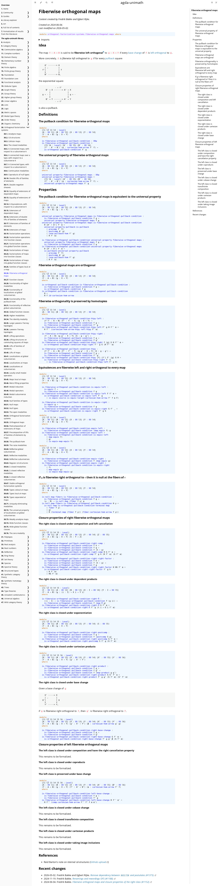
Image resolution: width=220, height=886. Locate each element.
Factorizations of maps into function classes (16, 255)
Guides (5, 16)
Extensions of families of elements (17, 224)
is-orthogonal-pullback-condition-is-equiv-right (71, 411)
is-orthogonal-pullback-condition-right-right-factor (73, 569)
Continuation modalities (16, 171)
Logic (5, 108)
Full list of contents (10, 27)
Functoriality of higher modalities (16, 284)
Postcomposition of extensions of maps (15, 427)
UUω (95, 141)
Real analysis (8, 544)
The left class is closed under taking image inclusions (207, 204)
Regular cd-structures (16, 463)
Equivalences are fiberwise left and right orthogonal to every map (206, 70)
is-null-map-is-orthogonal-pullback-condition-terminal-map (76, 505)
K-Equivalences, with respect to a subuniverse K (15, 205)
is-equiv (48, 389)
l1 (44, 130)
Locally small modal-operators (15, 374)
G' (110, 675)
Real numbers (8, 548)
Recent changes (199, 214)
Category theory (9, 46)
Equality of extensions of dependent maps (17, 192)
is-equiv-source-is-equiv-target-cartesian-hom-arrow (78, 398)
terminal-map (59, 512)
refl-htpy (86, 329)
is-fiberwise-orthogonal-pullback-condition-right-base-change (76, 730)
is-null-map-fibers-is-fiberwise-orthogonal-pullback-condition (77, 497)
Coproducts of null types (16, 174)
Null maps (11, 404)
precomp (53, 229)
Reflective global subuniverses (13, 450)
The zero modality (14, 533)
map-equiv (100, 430)
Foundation (7, 75)
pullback (109, 58)
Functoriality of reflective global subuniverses (17, 306)
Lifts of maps (12, 352)
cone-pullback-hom (58, 233)
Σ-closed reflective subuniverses (14, 478)
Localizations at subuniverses (13, 367)
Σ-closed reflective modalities (14, 471)
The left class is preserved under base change (207, 171)
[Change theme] (41, 2)
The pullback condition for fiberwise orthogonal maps (206, 24)
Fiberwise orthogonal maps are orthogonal (204, 56)
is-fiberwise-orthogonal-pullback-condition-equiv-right (73, 459)
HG (116, 567)
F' (64, 321)
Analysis (5, 42)
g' (62, 336)
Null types (11, 408)
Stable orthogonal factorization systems (14, 484)
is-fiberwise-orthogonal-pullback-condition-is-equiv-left (74, 387)
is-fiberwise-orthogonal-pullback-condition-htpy (69, 349)
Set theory (7, 559)
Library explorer (9, 20)
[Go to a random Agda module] (52, 2)
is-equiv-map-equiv (59, 441)
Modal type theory (10, 116)
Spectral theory (9, 567)
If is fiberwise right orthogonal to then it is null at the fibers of (82, 477)
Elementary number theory (11, 62)
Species (6, 563)
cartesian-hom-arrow (78, 147)
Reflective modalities (15, 455)
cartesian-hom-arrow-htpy (66, 329)
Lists (4, 105)
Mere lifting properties (16, 383)
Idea (194, 14)
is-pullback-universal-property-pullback (66, 251)
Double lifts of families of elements (16, 179)
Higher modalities (14, 315)
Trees (5, 587)
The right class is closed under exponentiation (205, 117)
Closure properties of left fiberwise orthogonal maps (206, 144)
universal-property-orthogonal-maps (63, 183)
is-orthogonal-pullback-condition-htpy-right (68, 344)
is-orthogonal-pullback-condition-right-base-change (72, 739)
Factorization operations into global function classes (17, 245)
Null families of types (16, 401)
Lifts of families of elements (14, 347)
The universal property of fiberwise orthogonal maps (206, 33)
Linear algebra (9, 101)
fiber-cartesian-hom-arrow (97, 512)
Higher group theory (11, 97)
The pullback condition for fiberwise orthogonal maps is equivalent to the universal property (206, 47)
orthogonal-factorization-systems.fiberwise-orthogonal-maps (81, 34)
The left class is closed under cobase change (207, 178)
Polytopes (6, 537)
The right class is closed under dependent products (206, 108)
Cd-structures (12, 137)
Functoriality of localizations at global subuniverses (13, 292)
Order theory (8, 120)
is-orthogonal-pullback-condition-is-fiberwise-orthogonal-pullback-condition (85, 285)
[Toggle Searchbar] (46, 2)
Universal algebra (10, 598)
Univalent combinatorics (13, 595)
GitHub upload (98, 862)
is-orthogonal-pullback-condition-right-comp (68, 554)
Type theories (8, 591)
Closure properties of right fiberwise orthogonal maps (206, 88)
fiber (73, 501)
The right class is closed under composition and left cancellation (207, 98)
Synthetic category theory (10, 575)
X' (99, 657)
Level (62, 130)
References (197, 210)
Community (7, 12)
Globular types (9, 86)
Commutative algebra (12, 49)
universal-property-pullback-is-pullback (66, 227)
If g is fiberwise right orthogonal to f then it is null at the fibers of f (205, 79)
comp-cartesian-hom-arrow (66, 802)
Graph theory (8, 90)
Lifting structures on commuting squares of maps (16, 341)
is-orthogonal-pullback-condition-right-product (70, 677)
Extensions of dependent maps (12, 211)
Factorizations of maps (16, 250)
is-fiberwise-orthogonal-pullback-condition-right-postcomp (74, 632)
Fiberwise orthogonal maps (15, 274)
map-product (103, 673)
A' (65, 145)
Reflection (7, 552)
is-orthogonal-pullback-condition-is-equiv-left (70, 396)
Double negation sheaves (14, 186)
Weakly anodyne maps (16, 519)
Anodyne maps (12, 134)
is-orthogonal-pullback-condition (62, 149)
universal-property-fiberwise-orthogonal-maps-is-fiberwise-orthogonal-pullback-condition (92, 216)
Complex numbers (10, 53)
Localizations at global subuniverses (16, 357)
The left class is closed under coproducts (207, 163)
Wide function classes (16, 523)
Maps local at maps (15, 379)
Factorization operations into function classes (17, 238)
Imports (45, 39)
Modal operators (14, 390)
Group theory (8, 93)
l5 (46, 145)
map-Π (100, 603)
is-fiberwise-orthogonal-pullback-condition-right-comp (72, 543)
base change (135, 52)
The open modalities (15, 412)
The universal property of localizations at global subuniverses (16, 513)
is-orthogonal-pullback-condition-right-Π (67, 607)
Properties (197, 39)
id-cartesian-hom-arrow (61, 295)
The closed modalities (15, 145)
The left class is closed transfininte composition (207, 186)
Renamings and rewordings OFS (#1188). (93, 878)
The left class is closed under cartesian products (207, 195)
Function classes (13, 279)
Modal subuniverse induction (15, 395)
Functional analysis (11, 82)
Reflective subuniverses (17, 459)
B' (80, 145)
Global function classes (16, 312)
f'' (112, 327)
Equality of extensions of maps (17, 198)
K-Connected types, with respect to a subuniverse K (16, 165)
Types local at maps (15, 493)
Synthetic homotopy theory (11, 582)
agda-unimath (132, 2)
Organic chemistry (10, 123)
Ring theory (7, 555)
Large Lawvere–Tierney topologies (16, 324)
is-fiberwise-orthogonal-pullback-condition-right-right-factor (77, 558)
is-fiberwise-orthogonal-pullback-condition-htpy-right (72, 334)
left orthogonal (158, 52)
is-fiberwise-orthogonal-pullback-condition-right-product (74, 666)
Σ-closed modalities (15, 466)
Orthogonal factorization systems (13, 128)
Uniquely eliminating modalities (15, 505)
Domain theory (9, 57)
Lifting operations (14, 336)
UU (49, 132)
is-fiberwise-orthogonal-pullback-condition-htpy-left (71, 318)
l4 (54, 130)
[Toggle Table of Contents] (35, 2)
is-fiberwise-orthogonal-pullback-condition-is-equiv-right (74, 402)
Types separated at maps (15, 498)
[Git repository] (212, 2)
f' (46, 147)
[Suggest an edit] (216, 2)
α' (119, 800)
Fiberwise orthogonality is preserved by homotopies (206, 62)
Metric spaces (8, 112)
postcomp (53, 231)
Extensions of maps (15, 230)
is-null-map (62, 501)
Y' (114, 657)
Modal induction (13, 387)
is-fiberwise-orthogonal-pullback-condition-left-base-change (75, 793)
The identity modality (16, 319)
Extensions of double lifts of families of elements (15, 218)
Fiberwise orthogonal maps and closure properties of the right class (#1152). (111, 881)
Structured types (10, 571)
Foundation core (9, 78)
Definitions (197, 18)
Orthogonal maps (14, 422)
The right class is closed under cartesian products (207, 126)
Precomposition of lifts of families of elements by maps (16, 435)
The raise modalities (15, 445)
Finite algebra (8, 67)
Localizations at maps (16, 363)
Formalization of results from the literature (12, 32)
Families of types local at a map (17, 268)
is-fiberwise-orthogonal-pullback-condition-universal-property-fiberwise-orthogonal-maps (92, 240)
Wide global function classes (15, 528)
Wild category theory (11, 602)
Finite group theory (11, 71)
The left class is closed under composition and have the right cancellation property (207, 154)
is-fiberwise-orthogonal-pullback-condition (66, 141)
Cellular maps (12, 141)
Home (4, 9)
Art (3, 24)
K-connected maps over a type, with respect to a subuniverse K (17, 158)
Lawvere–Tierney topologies (14, 330)
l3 (51, 130)
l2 (47, 130)
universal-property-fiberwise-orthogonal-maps (67, 175)
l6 (50, 145)
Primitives (7, 541)
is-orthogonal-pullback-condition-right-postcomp (71, 641)
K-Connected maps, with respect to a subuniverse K (16, 150)
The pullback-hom (14, 441)
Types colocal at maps (16, 490)
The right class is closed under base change (206, 135)
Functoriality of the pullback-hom (14, 300)
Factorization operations (17, 233)
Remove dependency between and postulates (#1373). (122, 875)
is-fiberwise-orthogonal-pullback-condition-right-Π (70, 599)
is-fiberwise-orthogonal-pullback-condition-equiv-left (72, 428)
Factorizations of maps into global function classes (16, 261)
